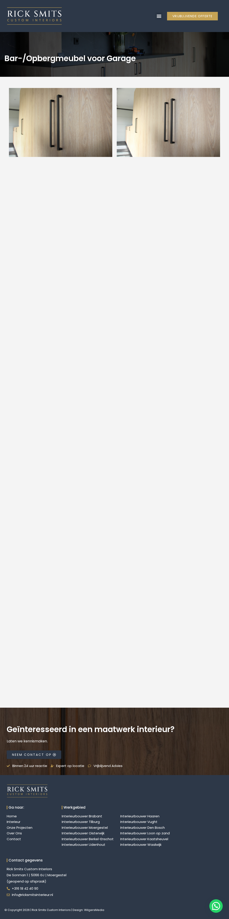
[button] (159, 16)
